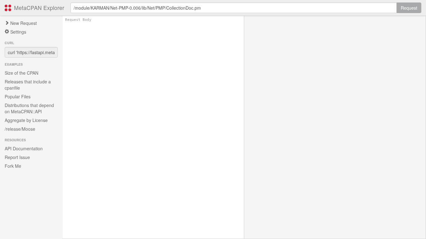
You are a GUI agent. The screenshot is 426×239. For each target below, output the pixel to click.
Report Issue (17, 157)
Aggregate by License (26, 120)
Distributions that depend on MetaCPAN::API (29, 108)
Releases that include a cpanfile (28, 84)
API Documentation (24, 148)
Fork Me (13, 166)
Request (409, 8)
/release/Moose (20, 129)
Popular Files (18, 96)
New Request (23, 23)
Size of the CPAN (21, 73)
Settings (17, 32)
